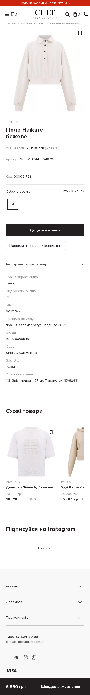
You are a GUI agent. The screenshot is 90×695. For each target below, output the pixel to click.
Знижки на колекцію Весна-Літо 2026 (45, 3)
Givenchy (13, 482)
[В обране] (80, 76)
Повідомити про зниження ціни (35, 245)
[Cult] (45, 14)
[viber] (25, 657)
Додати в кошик (45, 230)
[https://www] (8, 657)
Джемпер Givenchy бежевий (29, 487)
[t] (17, 657)
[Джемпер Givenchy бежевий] (31, 452)
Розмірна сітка (73, 191)
